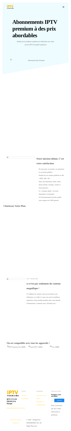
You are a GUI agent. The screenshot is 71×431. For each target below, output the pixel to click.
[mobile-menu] (65, 4)
